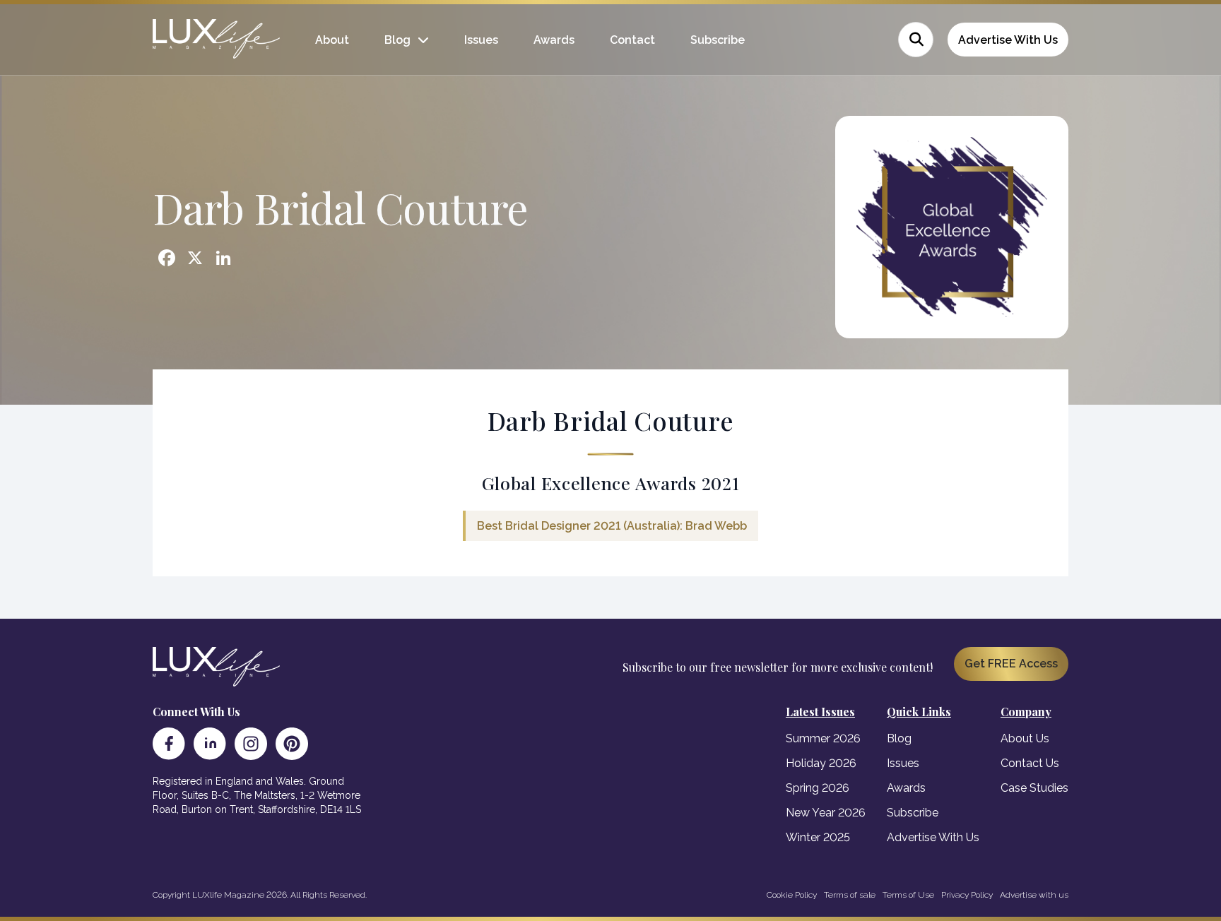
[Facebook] (169, 743)
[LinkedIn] (210, 743)
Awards (553, 40)
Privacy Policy (967, 895)
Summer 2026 (823, 738)
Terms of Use (908, 895)
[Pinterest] (292, 743)
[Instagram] (251, 743)
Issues (481, 40)
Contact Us (1030, 763)
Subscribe (717, 40)
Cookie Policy (792, 895)
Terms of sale (849, 895)
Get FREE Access (1011, 663)
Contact (632, 40)
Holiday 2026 (821, 763)
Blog (397, 40)
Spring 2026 (817, 788)
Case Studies (1034, 788)
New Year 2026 (826, 812)
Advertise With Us (1008, 40)
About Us (1025, 738)
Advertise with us (1034, 895)
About (332, 40)
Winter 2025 (818, 837)
